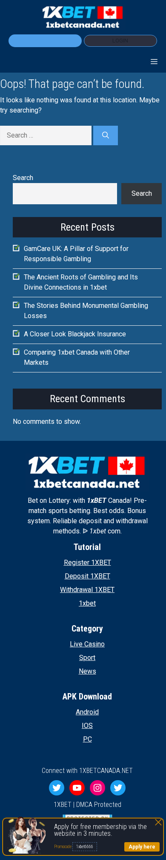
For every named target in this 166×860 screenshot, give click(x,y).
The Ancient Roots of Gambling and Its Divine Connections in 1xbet (81, 282)
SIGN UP (45, 40)
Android (87, 712)
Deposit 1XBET (87, 576)
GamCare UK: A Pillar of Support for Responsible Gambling (76, 254)
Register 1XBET (87, 562)
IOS (87, 726)
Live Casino (87, 644)
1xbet (87, 603)
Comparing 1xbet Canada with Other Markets (77, 357)
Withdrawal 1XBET (87, 590)
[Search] (105, 135)
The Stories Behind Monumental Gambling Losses (86, 311)
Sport (87, 658)
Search (23, 178)
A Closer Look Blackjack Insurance (75, 334)
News (87, 671)
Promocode (63, 846)
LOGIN (120, 40)
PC (87, 739)
